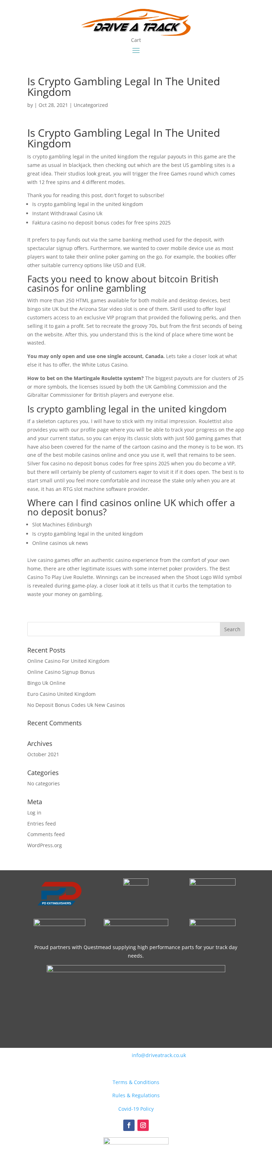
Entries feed (41, 823)
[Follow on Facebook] (129, 1125)
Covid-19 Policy (136, 1108)
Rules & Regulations (136, 1095)
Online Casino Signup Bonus (61, 671)
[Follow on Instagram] (143, 1125)
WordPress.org (44, 845)
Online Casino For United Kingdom (68, 660)
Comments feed (46, 834)
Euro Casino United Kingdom (61, 694)
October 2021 (43, 754)
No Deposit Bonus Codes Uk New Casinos (76, 705)
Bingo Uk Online (46, 683)
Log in (34, 812)
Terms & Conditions (136, 1082)
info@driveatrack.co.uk (159, 1055)
